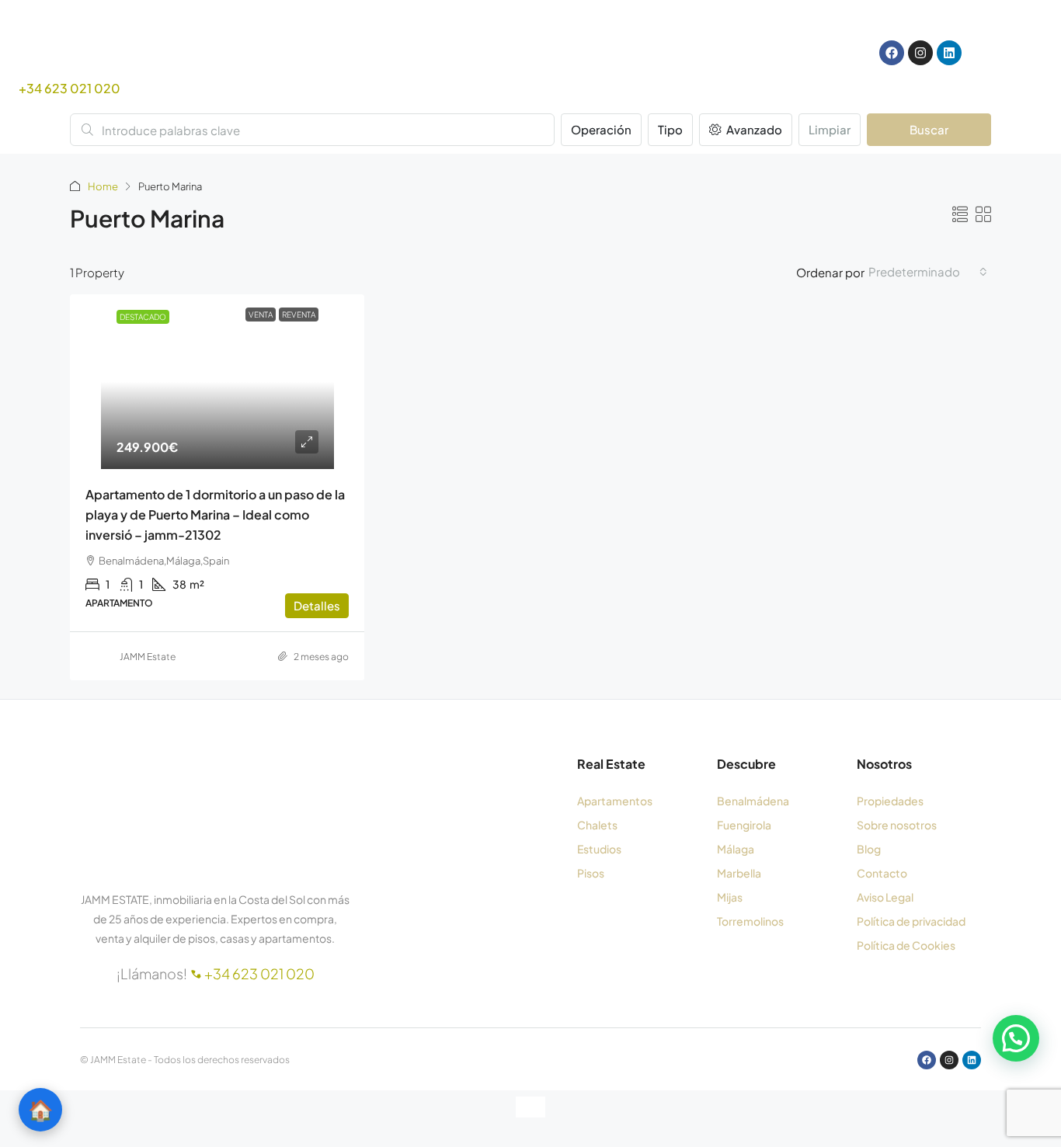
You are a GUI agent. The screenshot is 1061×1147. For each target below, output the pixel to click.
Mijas (730, 897)
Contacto (882, 873)
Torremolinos (750, 921)
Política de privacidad (911, 921)
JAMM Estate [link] (148, 656)
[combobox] (928, 271)
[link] (217, 381)
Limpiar (830, 129)
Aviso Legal (885, 897)
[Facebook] (891, 52)
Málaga (735, 849)
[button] (960, 214)
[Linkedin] (949, 52)
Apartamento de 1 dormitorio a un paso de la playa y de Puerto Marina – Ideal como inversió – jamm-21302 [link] (215, 514)
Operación (601, 129)
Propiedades (890, 801)
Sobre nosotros (897, 825)
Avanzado (753, 129)
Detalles (317, 605)
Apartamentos (614, 801)
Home (103, 186)
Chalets (597, 825)
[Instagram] (920, 52)
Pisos (590, 873)
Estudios (599, 849)
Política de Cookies (906, 945)
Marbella (739, 873)
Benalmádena (753, 801)
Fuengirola (744, 825)
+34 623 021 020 (69, 88)
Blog (869, 849)
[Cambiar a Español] (762, 53)
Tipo (670, 129)
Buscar (929, 129)
